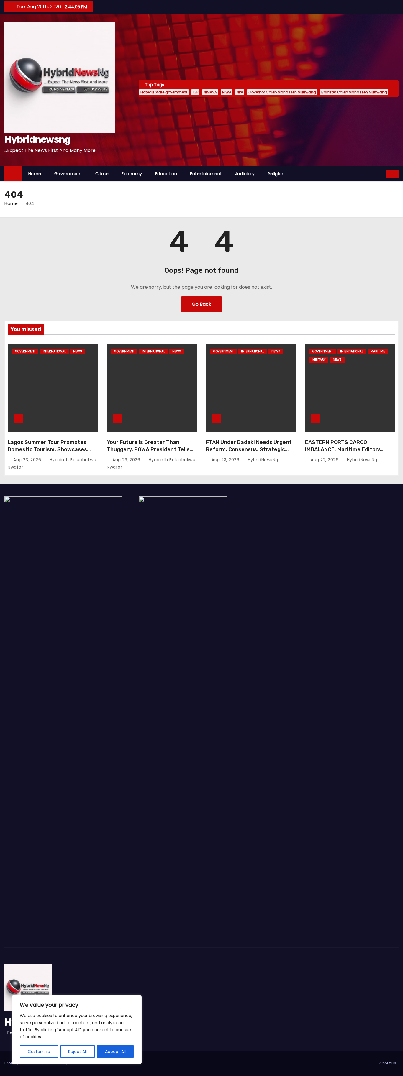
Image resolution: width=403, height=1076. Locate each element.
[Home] (13, 173)
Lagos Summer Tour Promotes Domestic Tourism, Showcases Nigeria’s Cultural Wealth (47, 449)
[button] (381, 173)
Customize (39, 1051)
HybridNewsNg (262, 460)
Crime (102, 174)
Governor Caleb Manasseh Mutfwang (282, 92)
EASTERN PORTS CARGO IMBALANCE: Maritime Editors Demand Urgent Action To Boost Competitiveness (346, 453)
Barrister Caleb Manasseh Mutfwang (354, 92)
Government (68, 174)
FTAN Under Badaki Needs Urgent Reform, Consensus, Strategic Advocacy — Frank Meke (249, 449)
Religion (276, 174)
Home (34, 174)
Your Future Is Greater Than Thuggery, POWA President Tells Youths (148, 449)
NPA (240, 92)
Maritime (378, 351)
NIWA (226, 92)
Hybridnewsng (37, 139)
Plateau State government (163, 92)
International (54, 351)
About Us (387, 1063)
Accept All (115, 1051)
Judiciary (245, 174)
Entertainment (206, 174)
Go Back (201, 304)
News (77, 351)
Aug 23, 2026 (27, 460)
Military (318, 359)
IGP (195, 92)
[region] (77, 1029)
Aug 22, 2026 (325, 460)
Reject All (77, 1051)
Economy (132, 174)
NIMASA (210, 92)
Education (166, 174)
